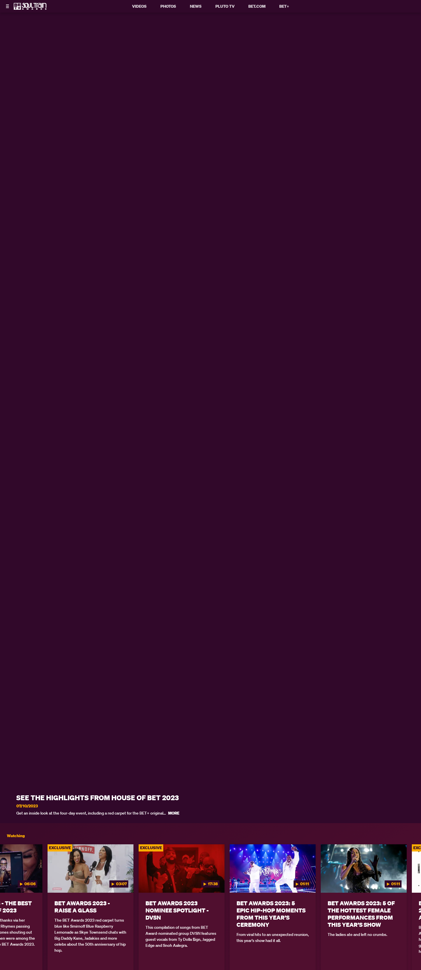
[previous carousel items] (10, 880)
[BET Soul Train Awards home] (30, 8)
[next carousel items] (410, 880)
